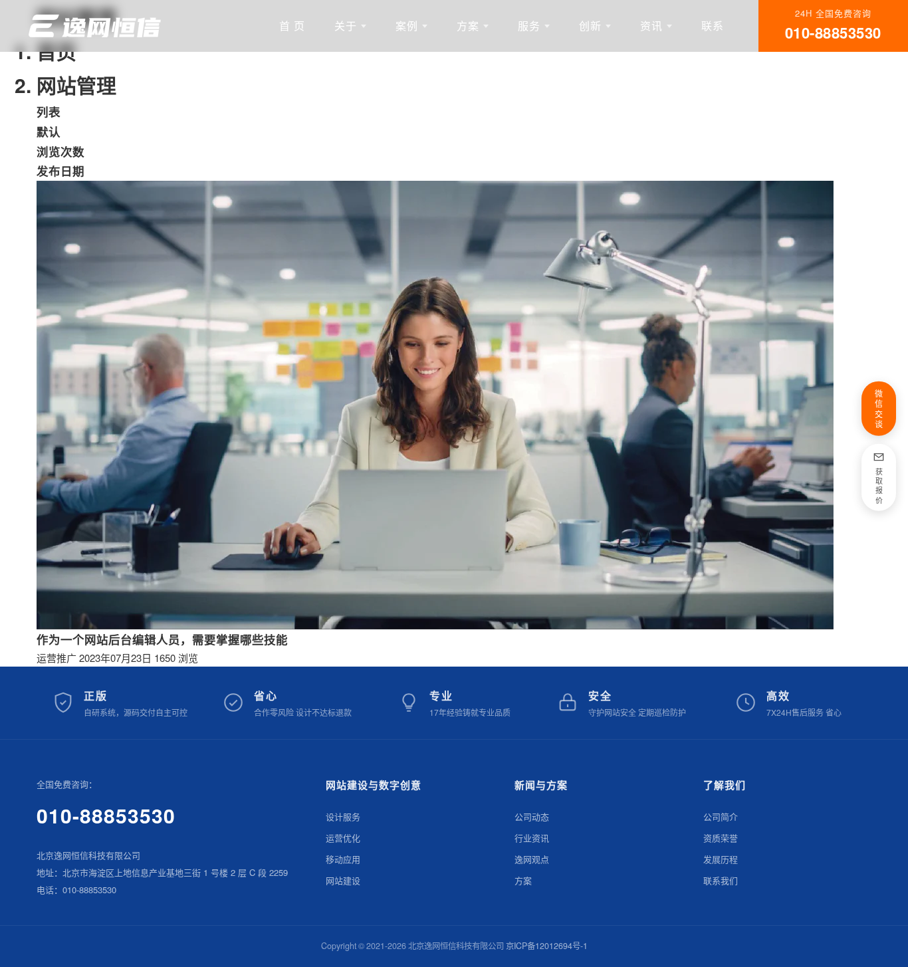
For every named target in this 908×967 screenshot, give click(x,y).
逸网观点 (531, 859)
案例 (407, 25)
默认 (48, 131)
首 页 (292, 25)
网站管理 (76, 84)
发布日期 (60, 170)
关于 (345, 25)
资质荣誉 (720, 837)
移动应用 (343, 859)
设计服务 (343, 816)
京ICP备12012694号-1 (547, 946)
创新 (590, 25)
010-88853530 (106, 815)
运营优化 (343, 837)
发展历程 (720, 859)
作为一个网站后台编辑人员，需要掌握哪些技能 (162, 639)
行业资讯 (531, 837)
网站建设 (343, 880)
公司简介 (720, 816)
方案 (468, 25)
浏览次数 (60, 151)
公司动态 (531, 816)
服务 (529, 25)
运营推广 (56, 658)
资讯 (651, 25)
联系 (712, 25)
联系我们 (720, 880)
